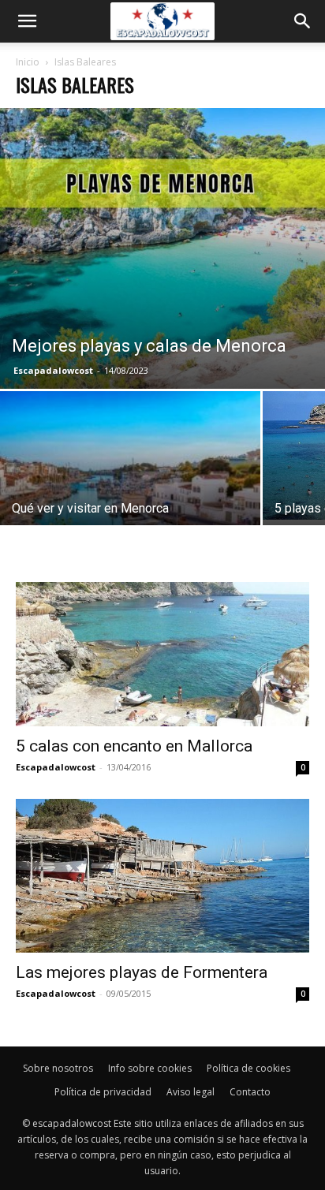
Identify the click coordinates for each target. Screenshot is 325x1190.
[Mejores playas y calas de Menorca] (162, 248)
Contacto (250, 1092)
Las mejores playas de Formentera (141, 972)
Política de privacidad (102, 1092)
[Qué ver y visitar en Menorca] (130, 488)
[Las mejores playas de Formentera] (162, 876)
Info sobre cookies (150, 1068)
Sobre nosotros (58, 1068)
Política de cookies (248, 1068)
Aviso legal (190, 1092)
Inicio (27, 62)
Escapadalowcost (53, 370)
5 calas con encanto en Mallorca (134, 746)
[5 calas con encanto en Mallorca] (162, 654)
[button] (27, 21)
